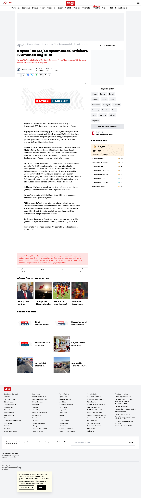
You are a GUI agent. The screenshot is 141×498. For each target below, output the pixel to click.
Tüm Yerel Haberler (107, 45)
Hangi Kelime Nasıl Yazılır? (96, 418)
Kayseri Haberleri (40, 44)
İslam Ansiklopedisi (93, 407)
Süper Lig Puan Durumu (67, 431)
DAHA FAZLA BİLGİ (26, 487)
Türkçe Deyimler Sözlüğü (123, 397)
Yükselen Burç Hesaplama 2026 (125, 409)
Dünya (35, 8)
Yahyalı (112, 115)
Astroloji (34, 426)
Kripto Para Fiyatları (10, 431)
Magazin (51, 8)
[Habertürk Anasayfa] (70, 3)
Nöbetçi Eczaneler (38, 402)
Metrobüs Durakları (93, 423)
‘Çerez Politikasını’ (40, 482)
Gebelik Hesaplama (121, 406)
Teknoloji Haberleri (10, 418)
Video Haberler (92, 394)
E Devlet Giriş (36, 410)
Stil (111, 8)
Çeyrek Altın (63, 410)
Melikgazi (106, 104)
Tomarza (102, 115)
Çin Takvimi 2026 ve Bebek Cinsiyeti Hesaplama (124, 400)
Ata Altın (62, 415)
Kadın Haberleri (9, 415)
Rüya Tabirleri (91, 402)
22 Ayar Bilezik (64, 420)
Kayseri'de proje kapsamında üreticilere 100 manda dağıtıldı (52, 45)
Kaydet (130, 443)
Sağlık (68, 8)
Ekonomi (26, 8)
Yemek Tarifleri (64, 394)
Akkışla (94, 94)
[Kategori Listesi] (138, 2)
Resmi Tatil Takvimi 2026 (123, 426)
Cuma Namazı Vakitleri (39, 399)
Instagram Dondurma (39, 428)
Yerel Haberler (29, 44)
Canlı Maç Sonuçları (66, 428)
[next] (87, 295)
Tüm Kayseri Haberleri (107, 126)
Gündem (15, 8)
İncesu (112, 99)
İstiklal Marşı (36, 405)
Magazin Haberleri (10, 405)
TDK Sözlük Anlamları (94, 397)
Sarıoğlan (105, 110)
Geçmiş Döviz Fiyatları (122, 414)
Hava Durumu (36, 418)
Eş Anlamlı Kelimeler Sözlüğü (96, 415)
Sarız (114, 110)
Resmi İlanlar (121, 8)
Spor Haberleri (8, 407)
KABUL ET (41, 487)
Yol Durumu (35, 420)
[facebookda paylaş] (19, 75)
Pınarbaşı (95, 110)
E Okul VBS (35, 407)
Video (105, 8)
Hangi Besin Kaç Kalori (94, 413)
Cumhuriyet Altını (65, 418)
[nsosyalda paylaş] (27, 75)
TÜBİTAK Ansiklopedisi (94, 410)
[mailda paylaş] (41, 75)
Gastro (96, 8)
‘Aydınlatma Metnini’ (26, 483)
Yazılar (76, 8)
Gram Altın (63, 407)
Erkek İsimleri (91, 428)
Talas (94, 115)
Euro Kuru (7, 428)
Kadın (60, 8)
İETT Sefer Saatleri (121, 404)
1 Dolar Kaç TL (63, 423)
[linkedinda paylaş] (32, 75)
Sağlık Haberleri (9, 413)
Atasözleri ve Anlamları (122, 394)
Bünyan (103, 94)
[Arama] (2, 2)
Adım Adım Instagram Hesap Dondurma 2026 (125, 418)
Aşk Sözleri (62, 402)
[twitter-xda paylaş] (23, 75)
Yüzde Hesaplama (121, 412)
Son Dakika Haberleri (11, 394)
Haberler (20, 44)
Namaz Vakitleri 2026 (39, 397)
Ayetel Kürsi (63, 397)
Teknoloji (86, 8)
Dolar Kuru (7, 426)
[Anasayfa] (7, 389)
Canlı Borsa (36, 394)
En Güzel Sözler (92, 420)
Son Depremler (36, 415)
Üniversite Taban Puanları (95, 399)
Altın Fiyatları (8, 423)
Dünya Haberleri (9, 410)
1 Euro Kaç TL (63, 426)
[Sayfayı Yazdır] (45, 75)
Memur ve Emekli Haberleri (12, 420)
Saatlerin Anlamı (65, 399)
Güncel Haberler (9, 402)
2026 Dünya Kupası (38, 423)
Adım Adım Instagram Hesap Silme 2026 (125, 422)
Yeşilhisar (95, 120)
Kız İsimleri (90, 431)
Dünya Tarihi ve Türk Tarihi (96, 405)
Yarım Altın (63, 413)
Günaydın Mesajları (66, 405)
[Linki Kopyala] (49, 75)
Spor (42, 8)
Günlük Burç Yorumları (39, 413)
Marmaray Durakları (94, 426)
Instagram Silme (37, 431)
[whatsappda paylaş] (36, 75)
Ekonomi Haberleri (10, 399)
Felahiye (95, 99)
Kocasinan (96, 104)
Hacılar (104, 99)
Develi (111, 94)
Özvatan (116, 104)
